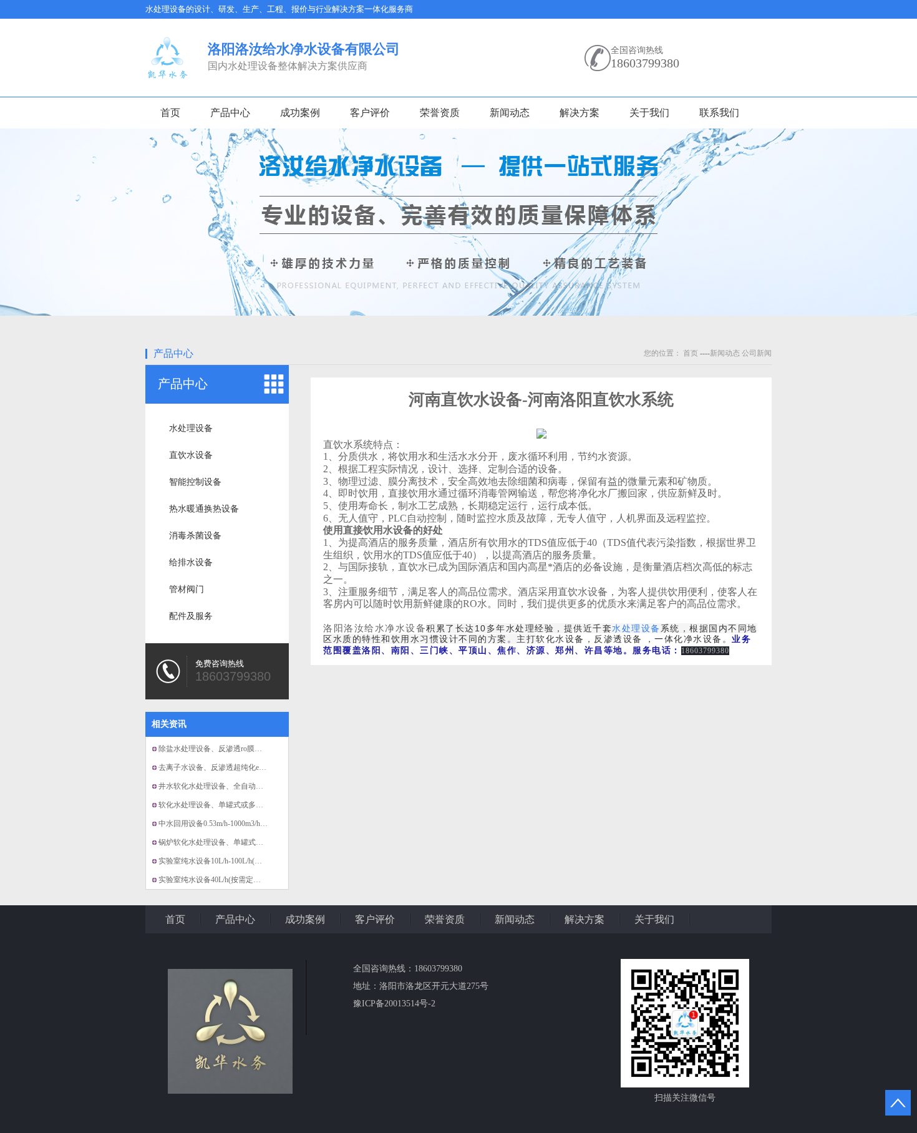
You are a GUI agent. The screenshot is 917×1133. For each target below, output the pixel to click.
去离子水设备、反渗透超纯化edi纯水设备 (226, 767)
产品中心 (230, 112)
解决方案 (579, 112)
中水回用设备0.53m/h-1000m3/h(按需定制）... (232, 823)
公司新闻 (757, 353)
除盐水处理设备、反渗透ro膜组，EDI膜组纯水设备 (242, 748)
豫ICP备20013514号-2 (394, 1003)
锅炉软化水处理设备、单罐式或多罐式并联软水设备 (244, 842)
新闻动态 (510, 112)
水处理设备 (191, 428)
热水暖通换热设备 (204, 508)
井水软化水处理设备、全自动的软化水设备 (229, 786)
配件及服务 (191, 616)
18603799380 (645, 63)
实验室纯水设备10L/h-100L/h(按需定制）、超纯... (239, 861)
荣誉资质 (440, 112)
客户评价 (370, 112)
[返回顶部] (898, 1103)
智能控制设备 (195, 482)
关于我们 (649, 112)
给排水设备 (191, 562)
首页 (170, 112)
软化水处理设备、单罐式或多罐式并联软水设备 (237, 804)
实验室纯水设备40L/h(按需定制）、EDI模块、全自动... (248, 879)
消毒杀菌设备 (195, 535)
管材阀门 (186, 589)
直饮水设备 (191, 455)
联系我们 (719, 112)
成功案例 (300, 112)
